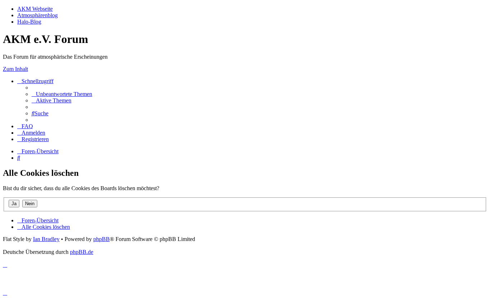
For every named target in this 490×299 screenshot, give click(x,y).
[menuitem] (62, 94)
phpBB (101, 239)
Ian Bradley (46, 239)
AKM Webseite (35, 9)
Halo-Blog (29, 22)
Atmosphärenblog (37, 15)
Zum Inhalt (15, 69)
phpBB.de (81, 252)
